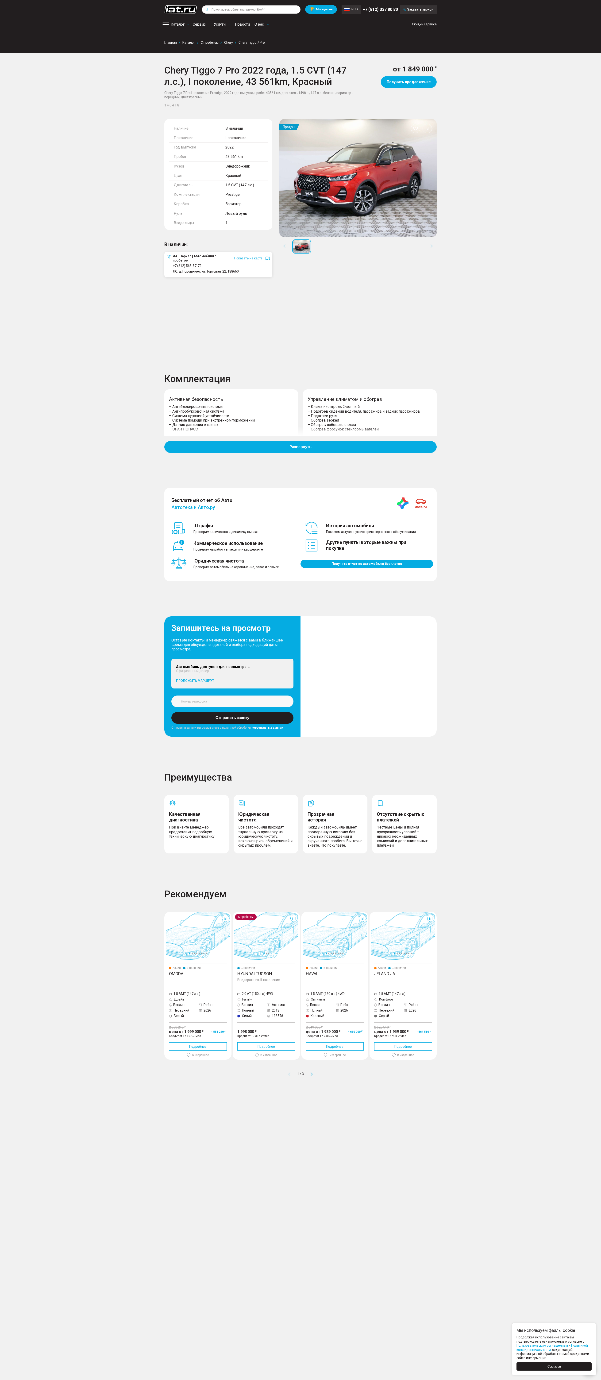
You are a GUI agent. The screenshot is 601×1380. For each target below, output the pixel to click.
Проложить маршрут (195, 681)
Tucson (238, 913)
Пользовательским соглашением (542, 1345)
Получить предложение (409, 82)
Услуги (220, 24)
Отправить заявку (232, 718)
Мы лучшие (321, 9)
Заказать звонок (420, 9)
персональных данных (267, 727)
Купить (355, 1108)
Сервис (199, 24)
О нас (259, 24)
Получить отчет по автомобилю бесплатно (366, 564)
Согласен (554, 1366)
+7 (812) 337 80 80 (380, 9)
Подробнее (198, 1046)
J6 (371, 913)
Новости (242, 24)
